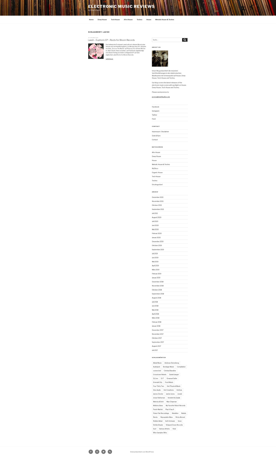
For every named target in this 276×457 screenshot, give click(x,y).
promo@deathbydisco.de (161, 97)
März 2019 (155, 270)
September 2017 (158, 342)
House (148, 19)
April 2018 (155, 314)
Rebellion (175, 413)
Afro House (128, 19)
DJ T (162, 378)
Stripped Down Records (174, 425)
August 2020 (156, 217)
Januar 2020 (156, 237)
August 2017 (156, 346)
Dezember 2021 (157, 197)
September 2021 (158, 209)
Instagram (155, 111)
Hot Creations (169, 390)
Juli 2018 (155, 302)
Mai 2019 (155, 262)
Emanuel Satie (172, 378)
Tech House (115, 19)
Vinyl (174, 429)
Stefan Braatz (158, 425)
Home (91, 19)
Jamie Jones (170, 394)
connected (157, 371)
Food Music (169, 382)
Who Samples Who (160, 433)
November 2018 (158, 286)
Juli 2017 (155, 350)
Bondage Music (168, 367)
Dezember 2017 (157, 330)
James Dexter (158, 394)
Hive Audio (157, 390)
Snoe (180, 421)
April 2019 (155, 265)
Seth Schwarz (170, 421)
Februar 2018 (156, 322)
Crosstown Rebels (159, 374)
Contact (155, 140)
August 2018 (156, 298)
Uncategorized (157, 184)
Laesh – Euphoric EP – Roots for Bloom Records (111, 40)
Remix (155, 417)
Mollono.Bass (158, 405)
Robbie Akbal (157, 421)
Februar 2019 (156, 274)
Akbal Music (157, 363)
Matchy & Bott (158, 402)
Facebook (155, 107)
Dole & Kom (156, 136)
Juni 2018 (155, 306)
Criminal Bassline (170, 371)
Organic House (157, 172)
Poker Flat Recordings (161, 413)
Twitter (154, 115)
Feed (154, 119)
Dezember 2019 (157, 241)
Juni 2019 (155, 258)
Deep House (102, 19)
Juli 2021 (155, 213)
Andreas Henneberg (172, 363)
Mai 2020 (155, 229)
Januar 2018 (156, 326)
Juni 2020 (155, 225)
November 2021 (157, 201)
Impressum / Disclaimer (160, 131)
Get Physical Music (173, 386)
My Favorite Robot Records (175, 405)
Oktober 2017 (157, 338)
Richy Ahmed (180, 417)
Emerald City (157, 382)
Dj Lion (155, 378)
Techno (139, 19)
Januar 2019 (156, 278)
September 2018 (158, 294)
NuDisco (155, 168)
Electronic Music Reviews (121, 6)
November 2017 (157, 334)
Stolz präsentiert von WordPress (142, 452)
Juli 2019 (155, 253)
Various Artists (164, 429)
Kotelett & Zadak (174, 398)
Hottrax (179, 390)
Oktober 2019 (157, 245)
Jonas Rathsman (159, 398)
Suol (154, 429)
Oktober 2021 (157, 205)
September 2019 (158, 249)
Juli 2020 (155, 221)
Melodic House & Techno (164, 19)
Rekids (183, 413)
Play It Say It (169, 409)
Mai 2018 (155, 310)
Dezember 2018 (157, 282)
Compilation (181, 367)
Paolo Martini (158, 409)
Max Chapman (171, 402)
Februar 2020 (157, 233)
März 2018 (155, 318)
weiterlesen (109, 59)
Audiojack (156, 367)
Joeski (179, 394)
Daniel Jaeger (174, 374)
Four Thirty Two (158, 386)
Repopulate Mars (166, 417)
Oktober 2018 (157, 290)
